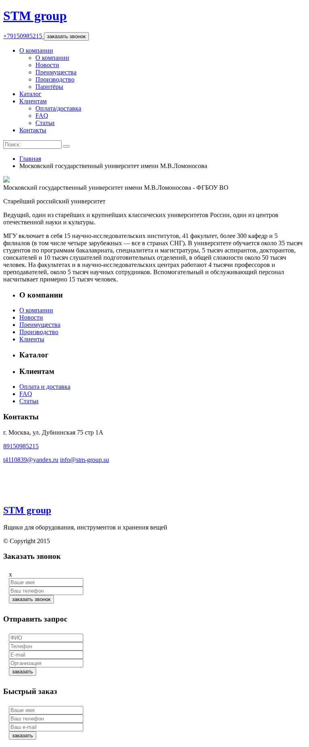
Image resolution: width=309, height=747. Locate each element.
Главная (30, 158)
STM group (35, 15)
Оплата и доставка (44, 386)
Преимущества (55, 72)
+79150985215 (23, 36)
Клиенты (31, 339)
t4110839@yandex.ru (30, 459)
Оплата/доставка (58, 108)
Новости (47, 65)
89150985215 (21, 446)
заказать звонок (66, 36)
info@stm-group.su (84, 459)
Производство (54, 79)
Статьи (45, 122)
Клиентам (33, 101)
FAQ (41, 115)
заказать (22, 672)
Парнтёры (49, 86)
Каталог (30, 93)
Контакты (32, 130)
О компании (36, 50)
